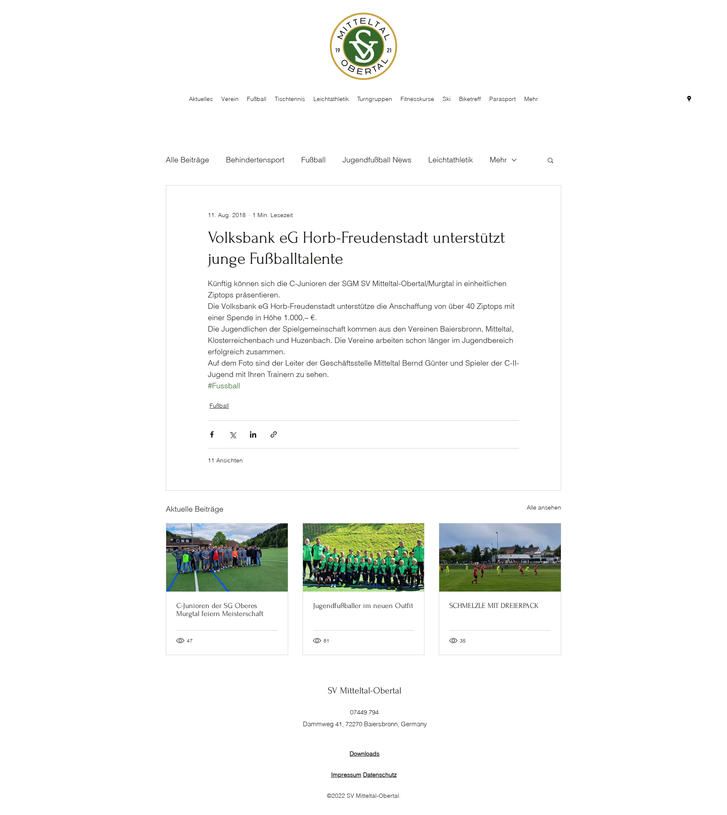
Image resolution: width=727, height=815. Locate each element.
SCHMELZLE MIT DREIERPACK (494, 606)
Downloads (364, 753)
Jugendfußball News (376, 160)
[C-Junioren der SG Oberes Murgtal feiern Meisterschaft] (227, 557)
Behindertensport (255, 160)
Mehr (498, 160)
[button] (551, 160)
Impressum (346, 774)
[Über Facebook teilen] (212, 434)
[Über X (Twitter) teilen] (232, 434)
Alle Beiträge (187, 160)
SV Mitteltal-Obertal (364, 690)
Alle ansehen (544, 507)
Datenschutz (380, 774)
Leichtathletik (450, 160)
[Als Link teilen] (274, 434)
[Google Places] (689, 99)
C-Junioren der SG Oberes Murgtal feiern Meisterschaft (219, 610)
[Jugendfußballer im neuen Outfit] (364, 557)
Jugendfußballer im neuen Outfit (363, 606)
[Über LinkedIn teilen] (253, 434)
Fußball (313, 160)
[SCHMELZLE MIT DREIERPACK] (500, 557)
